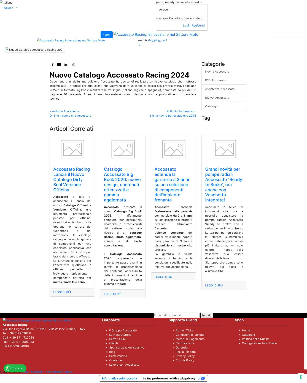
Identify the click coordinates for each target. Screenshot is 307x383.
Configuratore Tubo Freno (259, 343)
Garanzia (182, 347)
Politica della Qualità (256, 339)
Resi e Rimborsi (186, 351)
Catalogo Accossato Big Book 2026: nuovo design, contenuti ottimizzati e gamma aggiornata (122, 185)
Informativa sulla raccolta (119, 378)
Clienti (113, 343)
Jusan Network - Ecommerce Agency (47, 371)
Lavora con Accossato (124, 364)
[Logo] (156, 34)
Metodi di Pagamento (190, 339)
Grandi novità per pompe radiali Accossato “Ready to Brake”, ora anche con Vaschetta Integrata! (223, 185)
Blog (112, 351)
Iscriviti (207, 315)
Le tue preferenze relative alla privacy (169, 378)
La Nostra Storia (120, 334)
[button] (143, 40)
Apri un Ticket (185, 330)
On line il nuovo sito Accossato (70, 113)
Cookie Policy (185, 360)
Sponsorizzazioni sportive (126, 347)
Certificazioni (185, 343)
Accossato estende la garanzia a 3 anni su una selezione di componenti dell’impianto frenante (172, 185)
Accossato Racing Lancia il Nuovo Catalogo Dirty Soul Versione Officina (71, 179)
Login (186, 25)
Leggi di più (62, 292)
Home (246, 330)
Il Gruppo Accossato (123, 330)
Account (164, 9)
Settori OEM (117, 339)
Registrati (198, 25)
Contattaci (116, 360)
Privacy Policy (185, 356)
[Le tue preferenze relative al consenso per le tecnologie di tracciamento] (300, 376)
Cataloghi (248, 334)
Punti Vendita (118, 356)
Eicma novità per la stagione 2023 (173, 113)
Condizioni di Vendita (190, 334)
